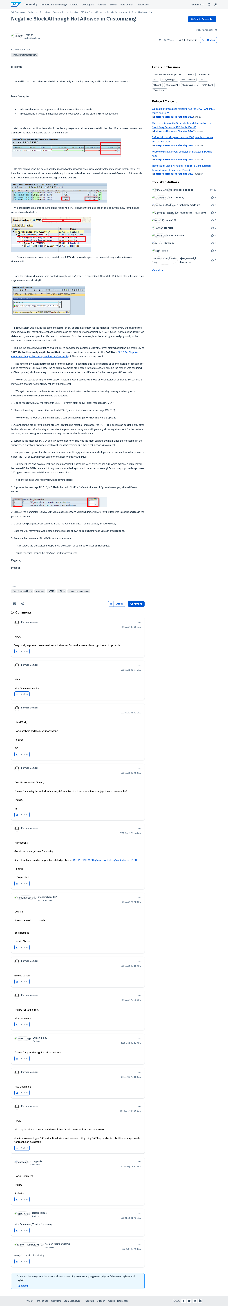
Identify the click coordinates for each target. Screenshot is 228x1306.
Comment (23, 1286)
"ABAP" (190, 74)
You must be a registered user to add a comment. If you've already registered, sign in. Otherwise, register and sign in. (76, 1278)
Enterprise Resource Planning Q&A (173, 117)
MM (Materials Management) (25, 55)
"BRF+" (202, 80)
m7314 (61, 591)
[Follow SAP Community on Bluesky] (189, 1300)
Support (101, 1301)
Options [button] (189, 24)
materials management (79, 591)
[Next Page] (186, 93)
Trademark (88, 1301)
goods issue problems (22, 591)
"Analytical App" (168, 80)
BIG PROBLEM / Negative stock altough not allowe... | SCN (105, 860)
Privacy (29, 1301)
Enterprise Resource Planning (65, 12)
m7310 (51, 591)
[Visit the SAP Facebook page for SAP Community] (183, 1300)
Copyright (56, 1301)
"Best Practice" (187, 80)
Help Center (127, 4)
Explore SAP (198, 4)
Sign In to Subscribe (202, 19)
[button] (202, 40)
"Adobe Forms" (205, 74)
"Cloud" (156, 85)
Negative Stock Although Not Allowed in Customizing (73, 19)
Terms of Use (42, 1301)
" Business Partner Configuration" (167, 74)
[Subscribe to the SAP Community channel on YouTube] (195, 1300)
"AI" (154, 80)
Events (113, 4)
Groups (74, 4)
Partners (102, 4)
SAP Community (18, 12)
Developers (88, 4)
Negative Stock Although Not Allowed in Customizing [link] (129, 12)
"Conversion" (171, 85)
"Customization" (189, 85)
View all (156, 270)
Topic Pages (142, 4)
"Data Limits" (158, 90)
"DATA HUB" (207, 85)
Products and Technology (54, 4)
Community (30, 4)
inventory (40, 591)
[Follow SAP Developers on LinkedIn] (200, 1300)
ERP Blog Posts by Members (92, 12)
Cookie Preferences (118, 1301)
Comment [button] (136, 603)
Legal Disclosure (72, 1301)
